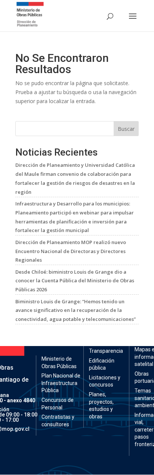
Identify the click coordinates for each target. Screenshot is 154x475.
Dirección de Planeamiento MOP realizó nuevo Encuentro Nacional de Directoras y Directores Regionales (70, 251)
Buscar (126, 128)
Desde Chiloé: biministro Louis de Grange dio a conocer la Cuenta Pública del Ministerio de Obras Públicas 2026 (74, 280)
